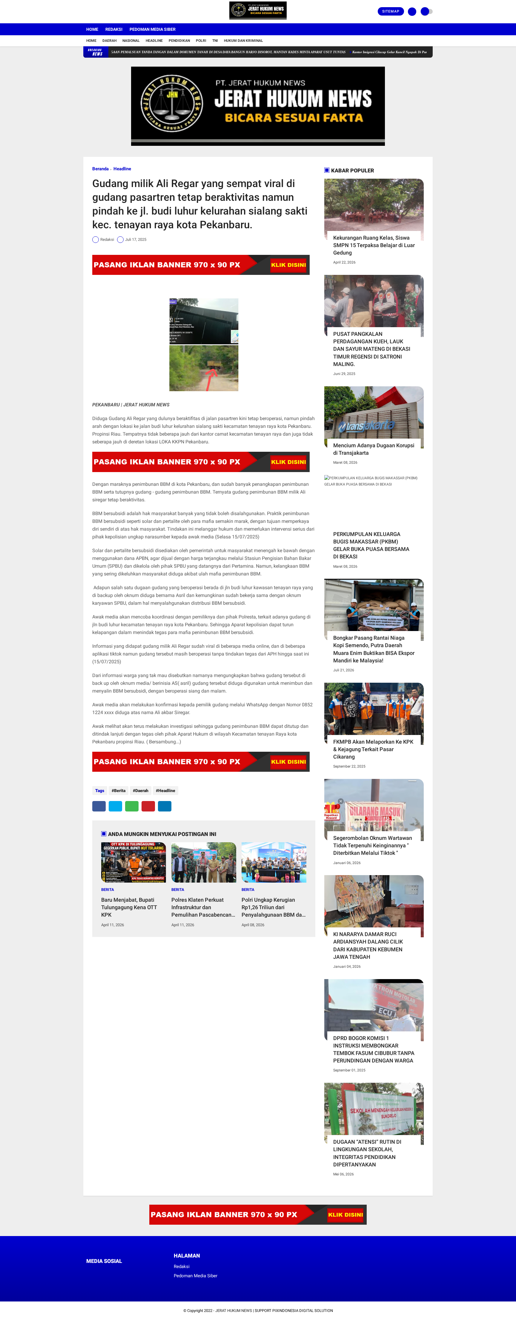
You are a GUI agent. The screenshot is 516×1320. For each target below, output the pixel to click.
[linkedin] (164, 806)
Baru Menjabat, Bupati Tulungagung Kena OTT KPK (129, 907)
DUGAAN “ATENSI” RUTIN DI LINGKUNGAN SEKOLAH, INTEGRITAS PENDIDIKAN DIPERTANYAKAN (367, 1153)
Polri (201, 41)
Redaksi (113, 29)
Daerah (109, 41)
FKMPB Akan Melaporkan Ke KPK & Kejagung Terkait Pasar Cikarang (373, 749)
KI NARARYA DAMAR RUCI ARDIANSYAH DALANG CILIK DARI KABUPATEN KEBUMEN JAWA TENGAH (368, 945)
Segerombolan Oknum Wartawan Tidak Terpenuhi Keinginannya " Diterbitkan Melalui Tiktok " (372, 845)
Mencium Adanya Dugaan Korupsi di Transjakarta (373, 449)
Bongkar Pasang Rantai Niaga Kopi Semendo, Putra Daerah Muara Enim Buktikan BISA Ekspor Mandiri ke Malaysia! (373, 649)
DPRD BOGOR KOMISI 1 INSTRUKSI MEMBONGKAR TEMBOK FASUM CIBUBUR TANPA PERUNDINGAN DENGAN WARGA (373, 1049)
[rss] (144, 1272)
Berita (119, 790)
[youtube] (109, 11)
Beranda (100, 168)
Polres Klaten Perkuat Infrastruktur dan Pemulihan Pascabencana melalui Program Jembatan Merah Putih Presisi (202, 908)
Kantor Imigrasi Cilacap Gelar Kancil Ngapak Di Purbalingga (367, 52)
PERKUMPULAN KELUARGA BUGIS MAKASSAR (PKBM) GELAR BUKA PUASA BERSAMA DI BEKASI (371, 545)
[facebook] (85, 11)
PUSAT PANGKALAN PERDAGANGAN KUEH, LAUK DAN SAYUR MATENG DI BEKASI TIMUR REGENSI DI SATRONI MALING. (371, 349)
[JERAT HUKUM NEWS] (258, 20)
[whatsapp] (132, 806)
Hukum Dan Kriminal (243, 41)
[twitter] (93, 11)
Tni (215, 41)
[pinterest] (148, 806)
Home (92, 29)
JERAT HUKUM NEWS (233, 1310)
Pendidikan (179, 41)
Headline (154, 41)
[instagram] (101, 11)
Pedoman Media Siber (153, 29)
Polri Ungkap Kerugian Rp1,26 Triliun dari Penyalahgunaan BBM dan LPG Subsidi (273, 908)
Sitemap (391, 11)
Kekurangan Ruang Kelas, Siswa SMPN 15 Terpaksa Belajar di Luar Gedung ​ (374, 245)
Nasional (131, 41)
